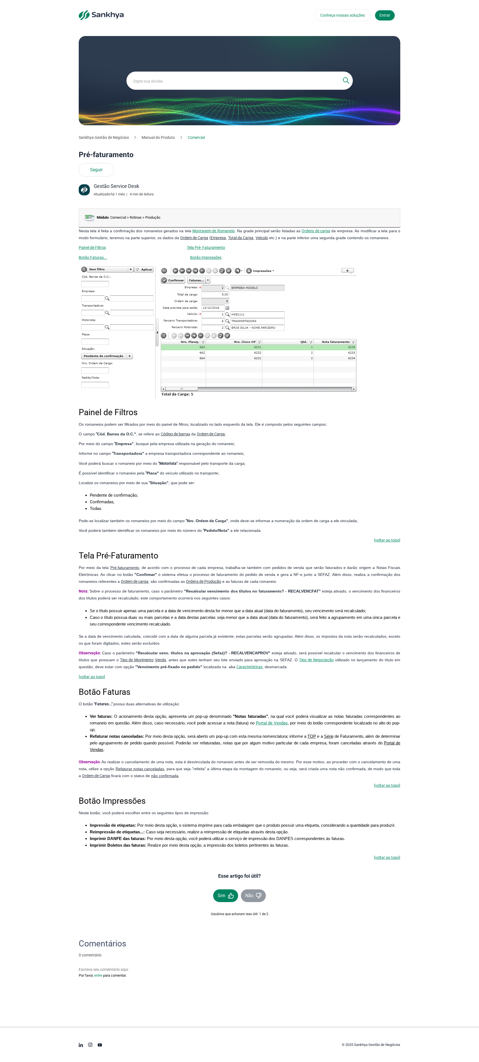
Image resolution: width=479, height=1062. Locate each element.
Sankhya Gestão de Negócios (104, 137)
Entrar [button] (384, 15)
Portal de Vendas (272, 723)
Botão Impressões (205, 257)
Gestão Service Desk (116, 186)
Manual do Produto (158, 137)
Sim (221, 895)
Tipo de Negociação (316, 660)
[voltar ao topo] (387, 540)
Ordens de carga (316, 231)
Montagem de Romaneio (213, 231)
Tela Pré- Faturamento (206, 247)
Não (249, 895)
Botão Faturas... (93, 257)
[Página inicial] (101, 14)
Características (249, 667)
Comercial (196, 137)
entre (98, 975)
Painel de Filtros (92, 247)
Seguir (96, 169)
